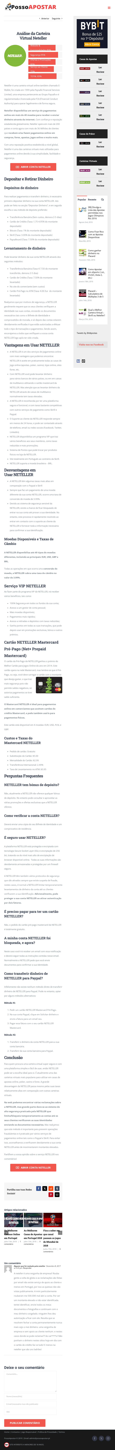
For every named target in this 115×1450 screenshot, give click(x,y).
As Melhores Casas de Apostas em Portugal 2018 (33, 1234)
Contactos (15, 1432)
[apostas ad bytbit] (92, 20)
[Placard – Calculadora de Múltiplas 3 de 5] (82, 291)
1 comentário (12, 1242)
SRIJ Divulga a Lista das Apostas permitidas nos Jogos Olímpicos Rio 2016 (96, 213)
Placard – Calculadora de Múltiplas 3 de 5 (96, 294)
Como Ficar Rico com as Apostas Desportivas (96, 234)
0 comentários (32, 1242)
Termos (61, 1432)
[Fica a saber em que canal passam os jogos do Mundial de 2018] (52, 1214)
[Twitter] (83, 361)
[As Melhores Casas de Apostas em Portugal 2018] (33, 1214)
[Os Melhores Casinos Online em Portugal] (13, 1214)
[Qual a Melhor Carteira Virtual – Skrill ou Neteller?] (82, 310)
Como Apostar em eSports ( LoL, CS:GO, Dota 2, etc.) (96, 273)
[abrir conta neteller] (15, 45)
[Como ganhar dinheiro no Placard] (82, 251)
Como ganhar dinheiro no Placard (94, 253)
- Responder (27, 1268)
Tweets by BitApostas (87, 333)
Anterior (45, 18)
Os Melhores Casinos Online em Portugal (12, 1234)
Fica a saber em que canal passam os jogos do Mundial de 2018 (52, 1238)
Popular (82, 199)
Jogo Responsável (29, 1432)
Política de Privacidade (47, 1432)
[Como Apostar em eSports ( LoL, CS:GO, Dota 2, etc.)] (82, 270)
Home (6, 1432)
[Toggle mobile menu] (109, 7)
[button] (6, 1233)
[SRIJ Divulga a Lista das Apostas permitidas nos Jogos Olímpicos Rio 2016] (82, 208)
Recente (92, 199)
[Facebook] (78, 361)
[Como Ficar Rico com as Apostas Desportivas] (82, 232)
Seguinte (56, 18)
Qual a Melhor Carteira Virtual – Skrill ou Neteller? (96, 312)
